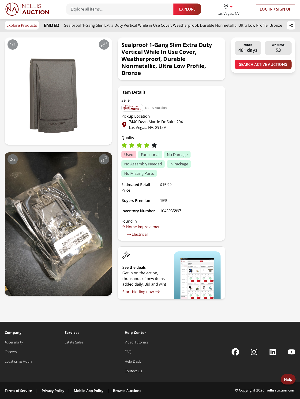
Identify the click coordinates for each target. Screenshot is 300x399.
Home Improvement (144, 226)
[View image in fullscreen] (104, 44)
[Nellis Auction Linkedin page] (273, 352)
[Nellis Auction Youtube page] (291, 352)
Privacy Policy (53, 390)
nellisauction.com (280, 390)
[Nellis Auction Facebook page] (235, 352)
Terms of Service (18, 390)
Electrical (140, 234)
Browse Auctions (127, 390)
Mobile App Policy (88, 390)
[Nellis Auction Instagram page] (254, 352)
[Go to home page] (27, 9)
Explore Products (22, 25)
